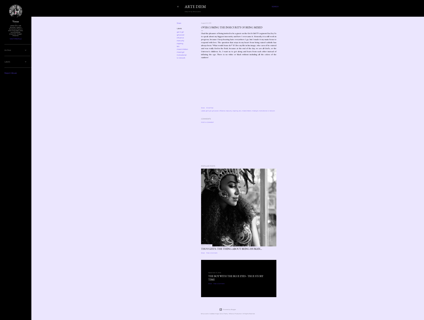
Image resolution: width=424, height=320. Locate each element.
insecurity (180, 41)
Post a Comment (207, 122)
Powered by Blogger (229, 309)
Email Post (209, 108)
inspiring (180, 44)
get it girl (180, 32)
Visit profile (16, 39)
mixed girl (180, 52)
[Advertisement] (238, 144)
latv (178, 46)
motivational (181, 55)
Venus (15, 21)
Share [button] (179, 23)
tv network (181, 58)
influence (180, 38)
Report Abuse (10, 73)
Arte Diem (195, 6)
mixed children (182, 49)
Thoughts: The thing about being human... (231, 248)
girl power (180, 35)
